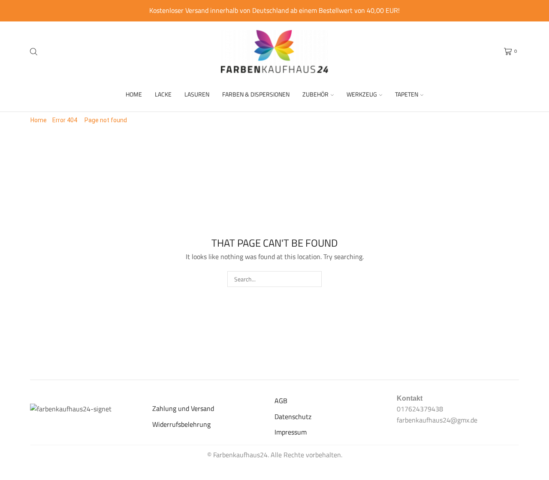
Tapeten (406, 94)
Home (134, 94)
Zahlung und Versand (183, 408)
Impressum (290, 432)
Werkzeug (362, 94)
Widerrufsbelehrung (181, 424)
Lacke (163, 94)
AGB (280, 400)
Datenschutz (292, 416)
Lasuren (196, 94)
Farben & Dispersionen (256, 94)
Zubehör (315, 94)
